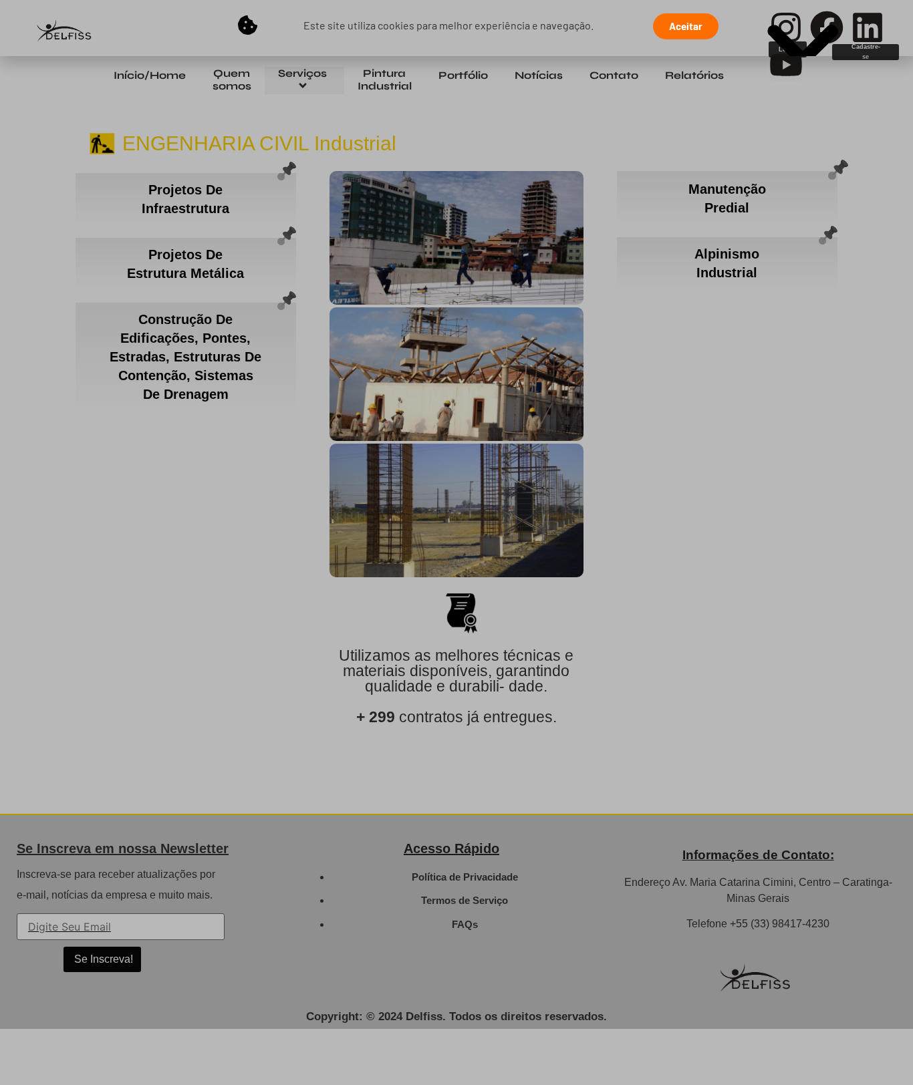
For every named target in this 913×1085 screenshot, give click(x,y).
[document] (456, 542)
